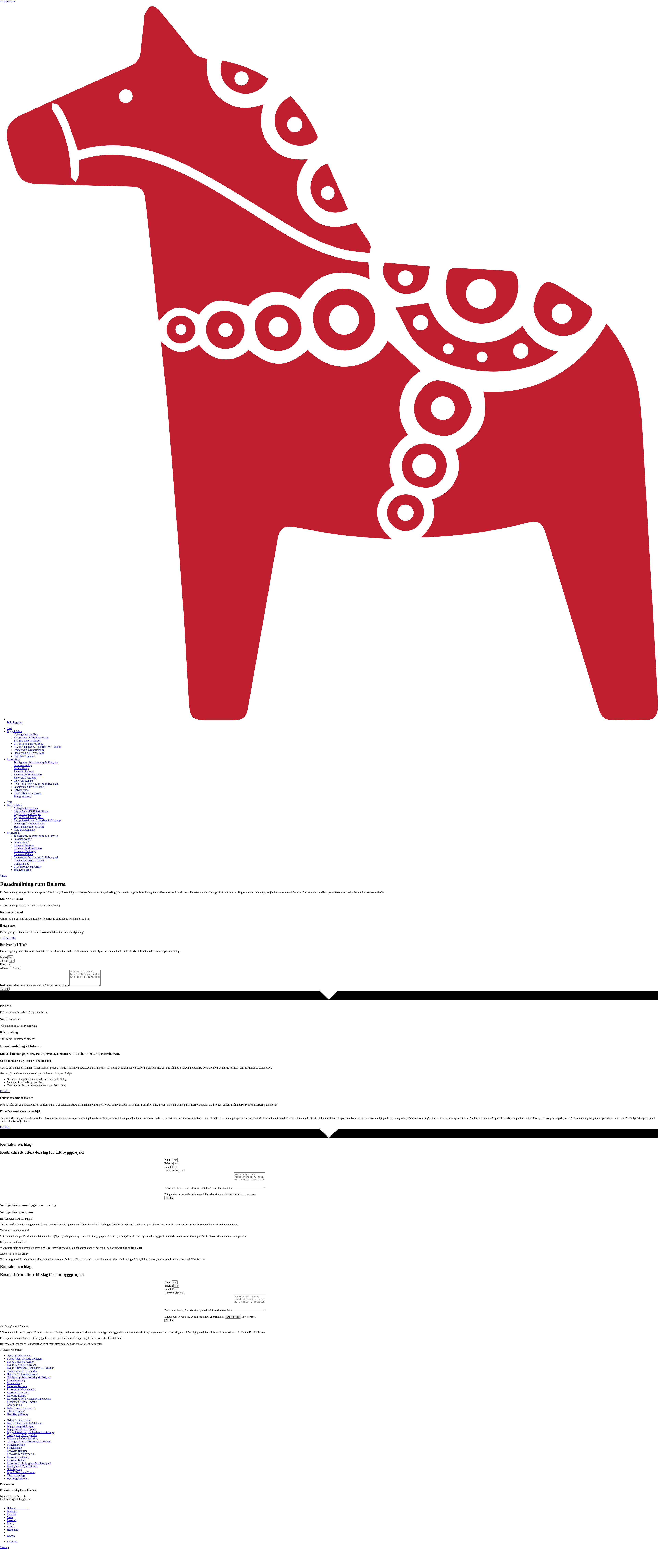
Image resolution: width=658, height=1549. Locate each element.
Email (3, 964)
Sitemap (4, 1547)
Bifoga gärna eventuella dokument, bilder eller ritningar (194, 1194)
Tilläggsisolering (23, 796)
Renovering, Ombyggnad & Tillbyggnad (36, 783)
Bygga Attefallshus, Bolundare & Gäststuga (37, 746)
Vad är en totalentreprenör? (14, 1230)
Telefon (4, 960)
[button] (329, 1218)
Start (9, 728)
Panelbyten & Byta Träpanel (29, 786)
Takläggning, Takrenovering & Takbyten (36, 762)
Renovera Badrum (24, 771)
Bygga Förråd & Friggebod (28, 743)
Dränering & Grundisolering (29, 749)
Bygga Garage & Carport (27, 740)
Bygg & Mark (14, 731)
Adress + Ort (7, 967)
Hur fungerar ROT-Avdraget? (16, 1218)
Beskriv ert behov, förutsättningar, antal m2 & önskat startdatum (34, 985)
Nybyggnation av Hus (26, 734)
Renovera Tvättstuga (25, 777)
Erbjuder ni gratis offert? (13, 1242)
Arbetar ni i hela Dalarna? (14, 1253)
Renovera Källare (23, 780)
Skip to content (8, 1)
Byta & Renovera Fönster (27, 793)
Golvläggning (21, 789)
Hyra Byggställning (24, 756)
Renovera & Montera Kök (28, 774)
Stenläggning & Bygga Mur (29, 752)
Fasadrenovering (23, 765)
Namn (3, 957)
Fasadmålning (21, 768)
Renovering (13, 759)
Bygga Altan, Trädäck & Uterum (31, 737)
